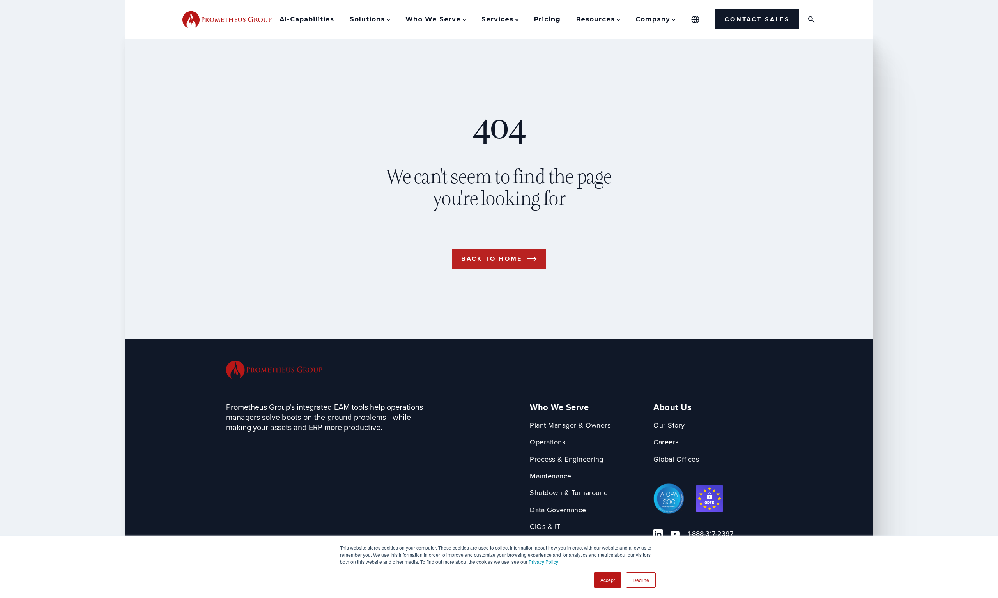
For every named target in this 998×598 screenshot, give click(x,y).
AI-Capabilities (307, 19)
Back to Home (491, 258)
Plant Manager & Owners (570, 425)
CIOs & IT (545, 526)
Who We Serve (559, 407)
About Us (672, 407)
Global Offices (676, 459)
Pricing (547, 19)
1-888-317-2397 (710, 533)
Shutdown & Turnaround (569, 492)
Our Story (669, 425)
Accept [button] (607, 580)
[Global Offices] (695, 19)
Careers (666, 442)
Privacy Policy (543, 561)
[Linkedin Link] (658, 534)
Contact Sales (757, 19)
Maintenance (551, 476)
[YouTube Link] (675, 534)
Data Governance (558, 510)
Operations (547, 442)
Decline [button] (641, 580)
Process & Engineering (566, 459)
